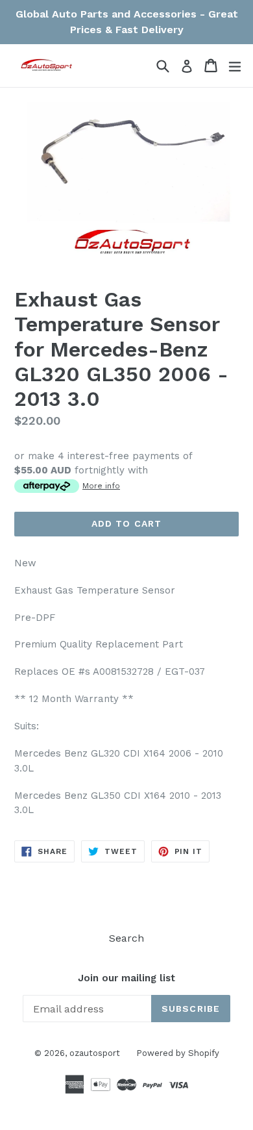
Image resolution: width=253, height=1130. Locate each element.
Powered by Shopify (177, 1053)
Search (126, 938)
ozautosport (94, 1053)
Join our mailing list (126, 978)
